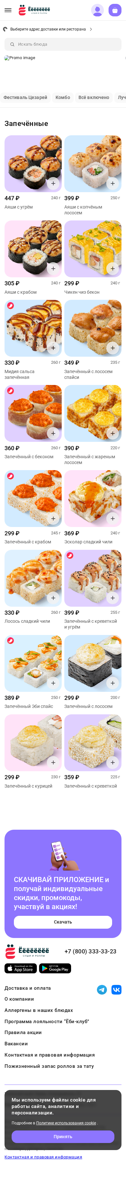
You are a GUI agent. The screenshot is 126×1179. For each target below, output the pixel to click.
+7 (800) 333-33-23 (91, 951)
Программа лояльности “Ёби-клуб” (47, 1021)
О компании (19, 999)
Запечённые (26, 124)
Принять (63, 1136)
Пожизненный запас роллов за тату (49, 1066)
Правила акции (23, 1032)
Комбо (63, 97)
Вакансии (16, 1044)
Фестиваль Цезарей (25, 97)
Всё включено (94, 97)
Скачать (63, 921)
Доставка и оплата (28, 988)
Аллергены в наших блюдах (39, 1010)
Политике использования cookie (66, 1123)
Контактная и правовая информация (50, 1055)
